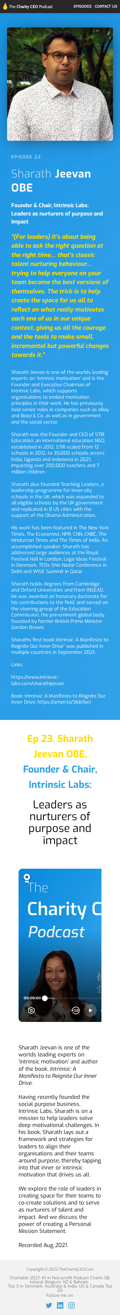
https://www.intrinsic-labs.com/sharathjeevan (37, 680)
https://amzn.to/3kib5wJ (64, 702)
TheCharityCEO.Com (76, 1269)
